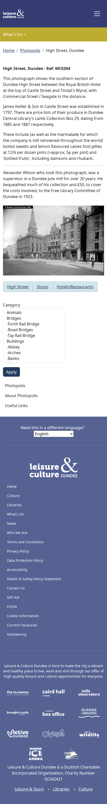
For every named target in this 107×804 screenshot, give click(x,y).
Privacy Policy (18, 551)
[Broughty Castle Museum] (18, 713)
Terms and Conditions (25, 541)
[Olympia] (53, 733)
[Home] (15, 13)
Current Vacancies (22, 625)
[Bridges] (33, 318)
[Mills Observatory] (89, 692)
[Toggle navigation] (97, 14)
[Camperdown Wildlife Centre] (89, 733)
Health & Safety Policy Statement (34, 578)
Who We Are (17, 532)
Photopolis (30, 50)
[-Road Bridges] (33, 330)
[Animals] (33, 312)
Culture (13, 495)
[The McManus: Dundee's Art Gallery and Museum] (18, 692)
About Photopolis (21, 395)
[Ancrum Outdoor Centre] (71, 753)
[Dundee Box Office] (53, 713)
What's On (15, 514)
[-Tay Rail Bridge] (33, 335)
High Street (18, 286)
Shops (43, 286)
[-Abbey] (33, 347)
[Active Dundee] (18, 733)
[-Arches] (33, 353)
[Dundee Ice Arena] (36, 753)
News (11, 523)
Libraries (14, 505)
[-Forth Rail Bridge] (33, 324)
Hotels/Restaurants (75, 286)
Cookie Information (23, 615)
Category (11, 305)
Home (8, 50)
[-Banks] (33, 358)
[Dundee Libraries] (89, 713)
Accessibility (17, 569)
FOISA (12, 606)
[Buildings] (33, 341)
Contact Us (16, 588)
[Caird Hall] (53, 692)
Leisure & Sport (29, 789)
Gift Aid (13, 597)
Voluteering (16, 634)
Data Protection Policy (25, 560)
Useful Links (16, 405)
